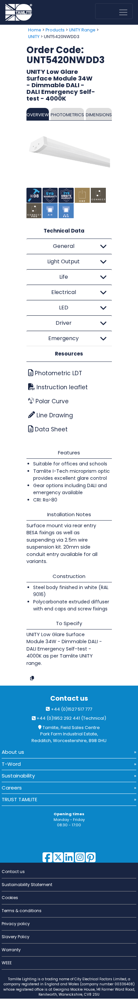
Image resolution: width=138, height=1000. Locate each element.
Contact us (69, 698)
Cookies (10, 897)
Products (55, 30)
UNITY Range (82, 30)
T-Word (11, 763)
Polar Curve (51, 401)
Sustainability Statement (27, 884)
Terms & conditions (22, 910)
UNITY (34, 36)
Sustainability (18, 775)
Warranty (11, 950)
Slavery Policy (15, 937)
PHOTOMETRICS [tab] (67, 115)
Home (34, 30)
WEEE (7, 963)
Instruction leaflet (61, 387)
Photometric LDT (57, 373)
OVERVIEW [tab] (37, 115)
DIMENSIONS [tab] (99, 115)
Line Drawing (54, 415)
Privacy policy (16, 923)
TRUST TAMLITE (19, 799)
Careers (12, 787)
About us (13, 751)
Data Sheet (50, 429)
